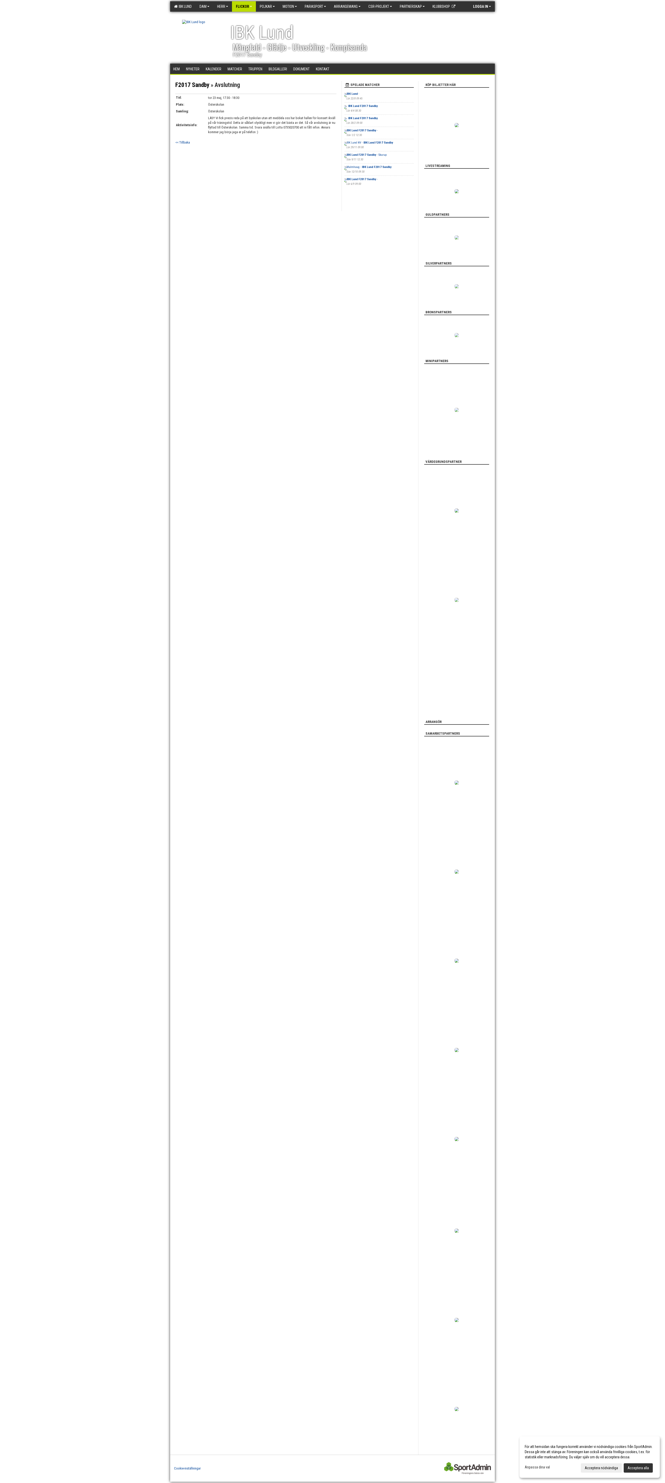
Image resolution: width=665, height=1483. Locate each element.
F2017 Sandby (192, 85)
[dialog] (590, 1457)
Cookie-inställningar (187, 1468)
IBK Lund (184, 6)
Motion (288, 6)
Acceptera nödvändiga (601, 1468)
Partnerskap (411, 6)
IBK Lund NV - (370, 142)
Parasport (314, 6)
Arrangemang (346, 6)
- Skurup (367, 155)
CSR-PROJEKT (378, 6)
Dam (203, 6)
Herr (221, 6)
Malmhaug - (369, 167)
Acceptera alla (638, 1468)
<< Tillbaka (182, 142)
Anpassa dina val (537, 1467)
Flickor (242, 6)
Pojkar (266, 6)
